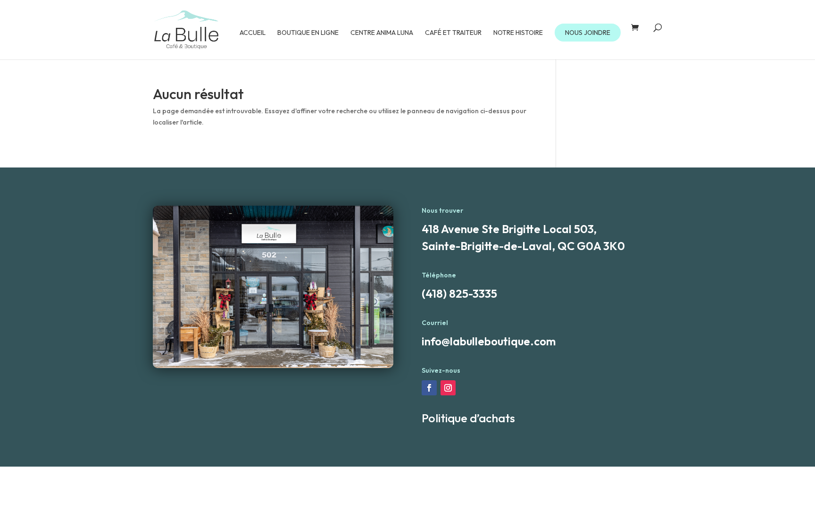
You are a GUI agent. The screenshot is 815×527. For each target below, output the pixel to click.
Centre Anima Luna (381, 33)
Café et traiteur (453, 33)
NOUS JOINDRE (587, 32)
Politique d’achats (468, 418)
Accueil (253, 33)
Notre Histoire (518, 33)
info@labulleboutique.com (489, 341)
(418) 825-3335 (459, 293)
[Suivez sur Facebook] (429, 387)
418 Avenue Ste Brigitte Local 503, (509, 229)
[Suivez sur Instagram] (448, 387)
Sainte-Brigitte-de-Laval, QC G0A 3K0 (523, 246)
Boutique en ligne (308, 33)
